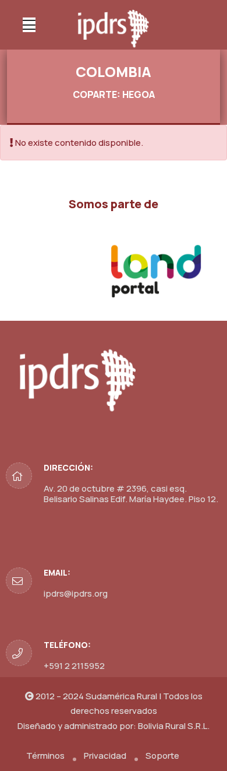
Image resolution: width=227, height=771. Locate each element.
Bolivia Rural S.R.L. (174, 726)
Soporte (162, 755)
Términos (45, 755)
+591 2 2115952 (74, 666)
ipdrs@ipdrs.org (76, 593)
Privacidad (105, 755)
